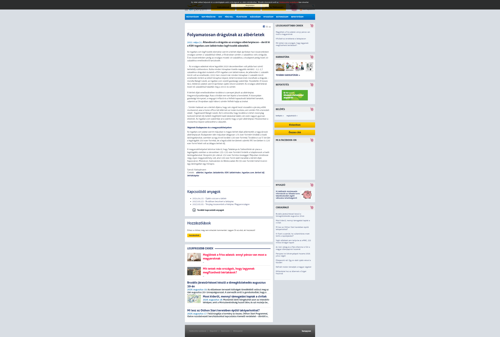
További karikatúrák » (288, 75)
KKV (220, 17)
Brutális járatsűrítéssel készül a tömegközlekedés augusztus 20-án (290, 215)
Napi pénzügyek (209, 17)
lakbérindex (235, 172)
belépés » (280, 116)
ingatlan (208, 172)
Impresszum (225, 331)
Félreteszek (241, 17)
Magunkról (213, 331)
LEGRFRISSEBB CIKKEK (200, 248)
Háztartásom (192, 17)
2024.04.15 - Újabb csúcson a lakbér (209, 198)
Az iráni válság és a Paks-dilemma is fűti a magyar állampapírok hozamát (293, 248)
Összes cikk (295, 132)
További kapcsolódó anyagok (210, 210)
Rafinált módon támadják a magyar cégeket (293, 267)
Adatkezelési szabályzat (197, 331)
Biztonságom (282, 17)
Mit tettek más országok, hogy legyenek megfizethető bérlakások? (292, 44)
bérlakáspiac (193, 175)
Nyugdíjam (268, 17)
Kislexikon (295, 125)
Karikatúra (282, 57)
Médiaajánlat (237, 331)
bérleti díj (259, 172)
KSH (226, 172)
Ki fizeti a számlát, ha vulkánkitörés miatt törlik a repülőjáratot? (293, 235)
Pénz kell (229, 17)
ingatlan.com (248, 172)
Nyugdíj (280, 185)
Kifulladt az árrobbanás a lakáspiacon (291, 39)
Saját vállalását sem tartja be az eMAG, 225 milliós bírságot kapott (293, 241)
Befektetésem (297, 17)
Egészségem (255, 17)
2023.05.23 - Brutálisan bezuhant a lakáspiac (213, 201)
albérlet (199, 172)
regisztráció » (292, 116)
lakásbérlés (218, 172)
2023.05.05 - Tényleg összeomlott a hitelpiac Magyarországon (221, 204)
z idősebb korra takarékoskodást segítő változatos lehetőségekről (288, 195)
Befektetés (282, 84)
